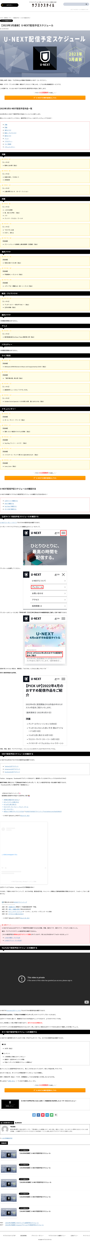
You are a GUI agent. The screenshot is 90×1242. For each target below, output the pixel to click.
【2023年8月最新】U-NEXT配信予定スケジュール (35, 1168)
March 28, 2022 (24, 918)
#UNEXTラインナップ (37, 811)
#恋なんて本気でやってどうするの (14, 811)
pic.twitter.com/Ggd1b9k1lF (53, 811)
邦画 (6, 127)
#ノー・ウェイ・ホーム (21, 807)
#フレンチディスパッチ (15, 911)
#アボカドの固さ (13, 914)
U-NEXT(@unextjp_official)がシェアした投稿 (23, 881)
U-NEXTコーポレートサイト (8, 522)
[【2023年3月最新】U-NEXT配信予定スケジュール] (47, 1115)
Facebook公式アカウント (12, 772)
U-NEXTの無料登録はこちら (46, 98)
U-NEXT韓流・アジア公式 (12, 938)
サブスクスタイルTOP (9, 1235)
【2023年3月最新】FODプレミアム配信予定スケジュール (22, 1223)
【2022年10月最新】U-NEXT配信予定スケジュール (35, 1182)
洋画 (6, 124)
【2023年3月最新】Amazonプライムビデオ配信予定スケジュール (24, 1225)
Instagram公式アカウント (12, 769)
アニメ (7, 138)
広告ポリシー (74, 1235)
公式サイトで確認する (11, 501)
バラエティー (8, 141)
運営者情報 (23, 1235)
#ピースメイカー (9, 809)
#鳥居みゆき (12, 907)
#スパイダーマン (9, 807)
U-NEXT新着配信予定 (7, 1138)
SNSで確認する (9, 503)
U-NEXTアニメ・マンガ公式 (13, 940)
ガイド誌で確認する (10, 509)
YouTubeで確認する (11, 506)
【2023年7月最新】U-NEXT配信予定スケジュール (35, 1211)
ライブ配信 (8, 144)
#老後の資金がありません (11, 800)
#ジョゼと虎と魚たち (10, 804)
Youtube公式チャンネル (13, 1010)
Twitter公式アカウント (12, 766)
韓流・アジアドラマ (10, 133)
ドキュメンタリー (10, 147)
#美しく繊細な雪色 (14, 909)
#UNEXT (28, 811)
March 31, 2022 (24, 815)
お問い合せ (11, 1081)
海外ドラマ (8, 130)
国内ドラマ (8, 136)
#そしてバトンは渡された (11, 802)
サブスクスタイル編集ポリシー (57, 1235)
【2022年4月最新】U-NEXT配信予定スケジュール (35, 1197)
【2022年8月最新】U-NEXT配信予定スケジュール (35, 1153)
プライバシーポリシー (37, 1235)
